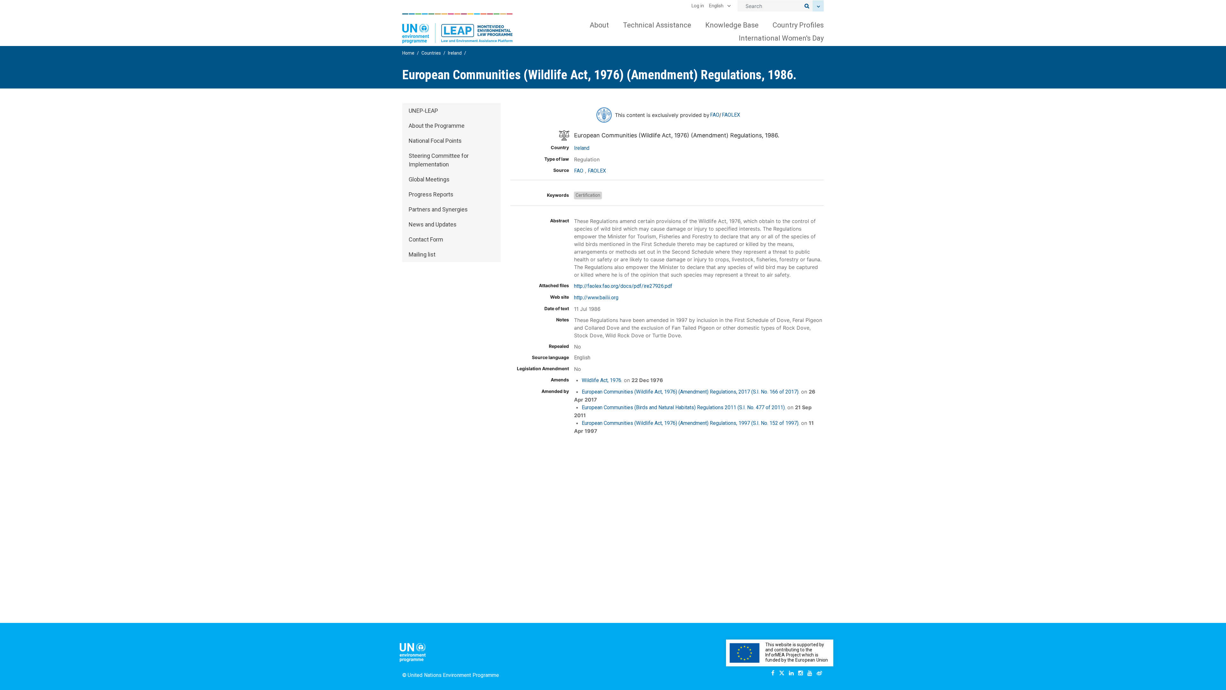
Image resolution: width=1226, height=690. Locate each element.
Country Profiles (798, 25)
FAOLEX (731, 115)
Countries (431, 53)
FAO (714, 115)
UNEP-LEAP (423, 110)
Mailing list (422, 254)
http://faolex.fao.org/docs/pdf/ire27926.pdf (623, 286)
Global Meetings (429, 179)
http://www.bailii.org (596, 298)
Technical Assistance (657, 25)
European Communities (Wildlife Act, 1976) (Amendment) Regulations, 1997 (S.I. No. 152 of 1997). (690, 423)
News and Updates (433, 224)
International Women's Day (781, 38)
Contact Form (426, 239)
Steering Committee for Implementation (439, 160)
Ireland (455, 53)
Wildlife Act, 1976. (602, 380)
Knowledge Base (732, 25)
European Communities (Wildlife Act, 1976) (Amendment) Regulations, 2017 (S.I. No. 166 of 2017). (690, 392)
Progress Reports (431, 194)
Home (408, 53)
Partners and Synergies (438, 209)
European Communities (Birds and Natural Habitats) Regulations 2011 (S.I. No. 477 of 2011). (684, 407)
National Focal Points (435, 140)
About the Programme (437, 125)
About (599, 25)
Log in (698, 6)
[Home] (457, 28)
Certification (588, 195)
